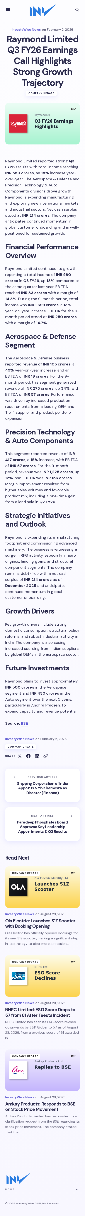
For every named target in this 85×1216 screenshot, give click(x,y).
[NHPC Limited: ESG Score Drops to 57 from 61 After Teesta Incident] (42, 976)
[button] (7, 9)
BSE (24, 723)
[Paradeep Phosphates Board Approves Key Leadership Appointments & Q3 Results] (42, 824)
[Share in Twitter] (19, 756)
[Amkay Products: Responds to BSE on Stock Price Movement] (42, 1070)
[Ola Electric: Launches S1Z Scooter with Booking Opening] (42, 887)
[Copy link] (45, 756)
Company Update (41, 93)
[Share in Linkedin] (37, 756)
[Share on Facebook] (28, 756)
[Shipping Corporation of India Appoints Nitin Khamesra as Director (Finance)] (42, 785)
